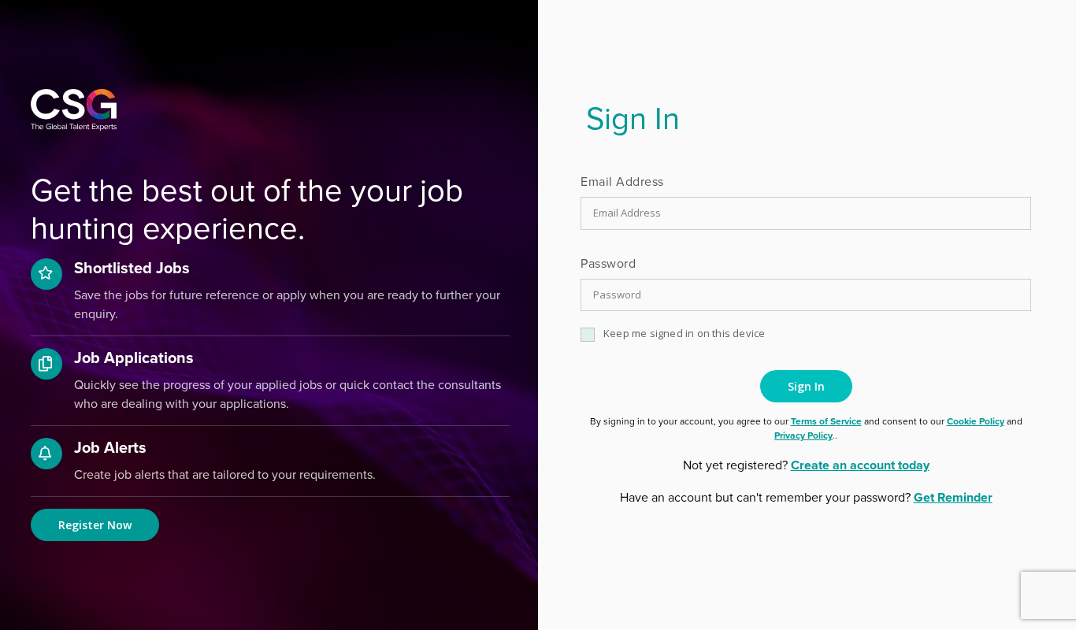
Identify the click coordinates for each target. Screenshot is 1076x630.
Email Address (622, 181)
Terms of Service (826, 421)
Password (608, 263)
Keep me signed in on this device (684, 333)
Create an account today (860, 465)
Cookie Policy (975, 421)
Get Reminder (953, 497)
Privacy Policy (803, 435)
